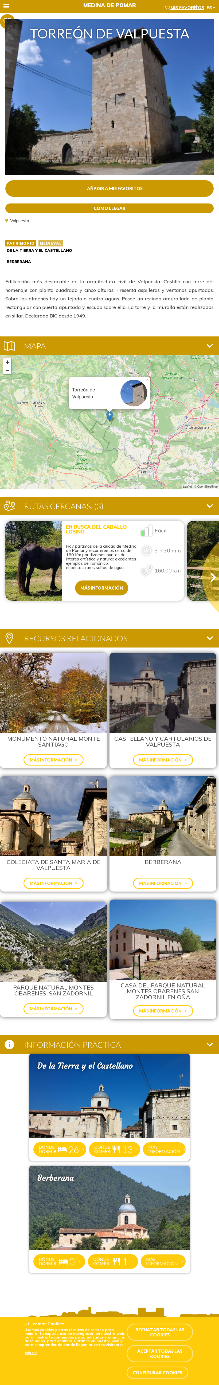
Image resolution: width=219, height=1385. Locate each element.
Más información (101, 587)
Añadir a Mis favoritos (115, 188)
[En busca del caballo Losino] (33, 561)
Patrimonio (21, 243)
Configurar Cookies (157, 1372)
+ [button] (7, 362)
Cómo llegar (110, 208)
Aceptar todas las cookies (159, 1353)
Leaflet (187, 486)
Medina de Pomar (109, 5)
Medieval (51, 243)
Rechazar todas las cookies (159, 1332)
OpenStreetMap (207, 486)
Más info (31, 1353)
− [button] (7, 370)
